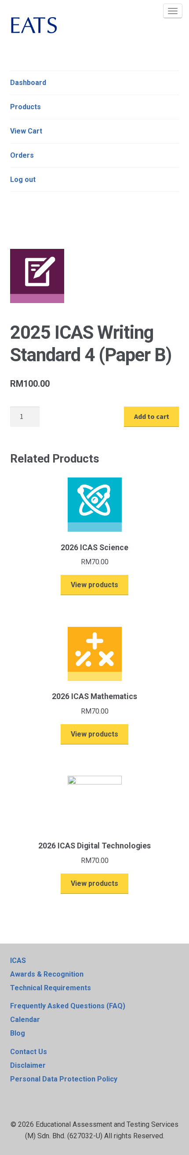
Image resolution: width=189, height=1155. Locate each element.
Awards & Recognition (47, 974)
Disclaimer (28, 1065)
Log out (23, 179)
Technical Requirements (50, 988)
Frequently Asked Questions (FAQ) (67, 1006)
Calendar (25, 1019)
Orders (22, 155)
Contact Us (28, 1052)
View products (94, 585)
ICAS (18, 960)
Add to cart (151, 416)
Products (25, 107)
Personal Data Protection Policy (63, 1079)
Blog (17, 1033)
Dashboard (28, 82)
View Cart (26, 131)
